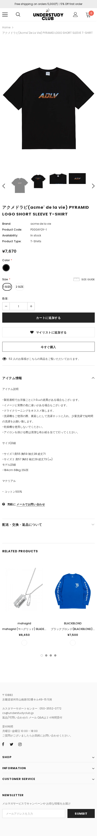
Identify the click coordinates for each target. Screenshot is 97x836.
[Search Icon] (18, 14)
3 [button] (51, 655)
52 (10, 359)
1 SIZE (7, 287)
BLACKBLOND (73, 623)
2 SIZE (19, 287)
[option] (48, 103)
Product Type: (11, 241)
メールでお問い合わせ (30, 504)
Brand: (6, 224)
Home (6, 27)
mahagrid (24, 623)
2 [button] (46, 655)
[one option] (24, 642)
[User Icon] (75, 14)
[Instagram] (20, 744)
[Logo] (48, 14)
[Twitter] (11, 744)
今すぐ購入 (48, 347)
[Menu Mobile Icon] (5, 14)
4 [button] (55, 655)
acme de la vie (40, 224)
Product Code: (12, 229)
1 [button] (42, 655)
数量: (5, 298)
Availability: (10, 235)
